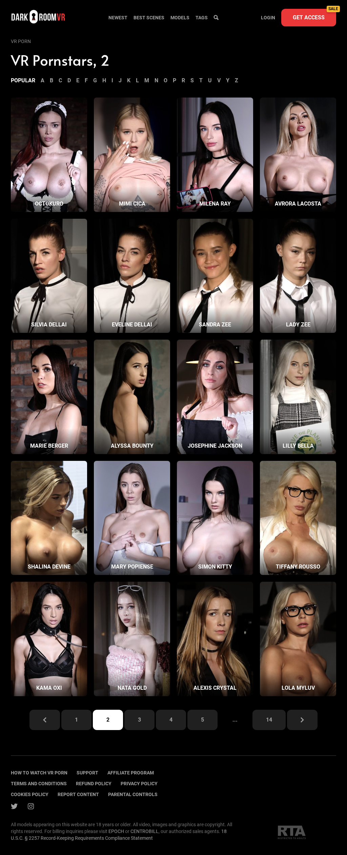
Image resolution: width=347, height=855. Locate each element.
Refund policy (93, 783)
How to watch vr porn (39, 772)
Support (87, 772)
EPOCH (116, 831)
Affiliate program (130, 772)
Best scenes (149, 17)
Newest (117, 17)
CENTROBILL (144, 831)
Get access (314, 15)
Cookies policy (29, 794)
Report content (78, 794)
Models (179, 17)
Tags (202, 17)
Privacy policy (139, 783)
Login (268, 17)
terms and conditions (39, 783)
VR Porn (21, 41)
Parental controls (133, 794)
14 (269, 720)
